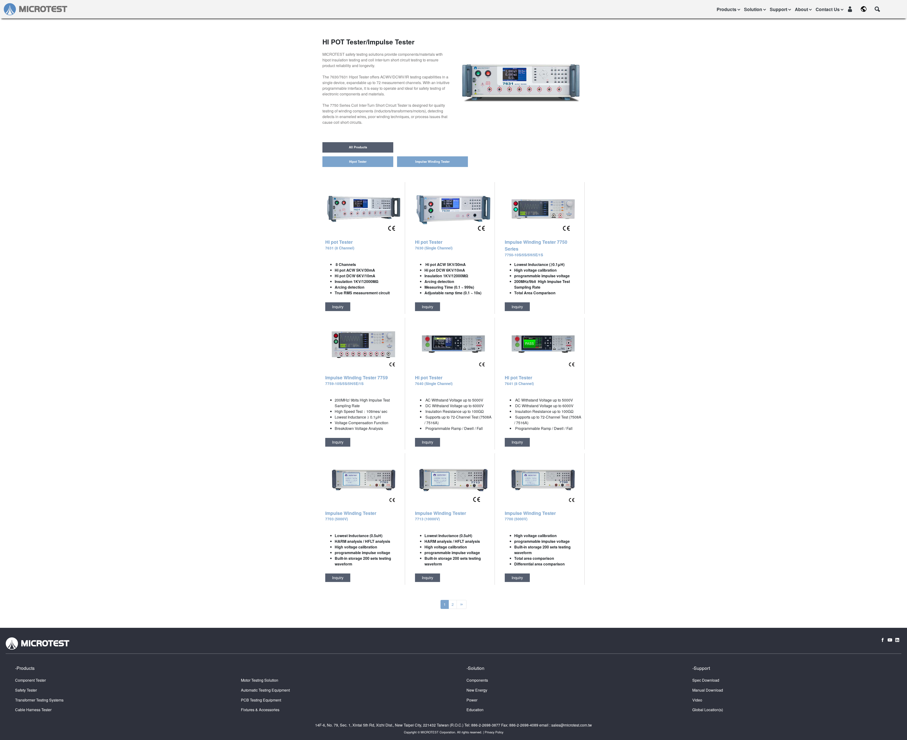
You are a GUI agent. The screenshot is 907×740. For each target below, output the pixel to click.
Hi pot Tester (339, 245)
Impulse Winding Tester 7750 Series (536, 248)
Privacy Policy (494, 732)
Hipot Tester (358, 161)
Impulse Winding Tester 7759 (356, 380)
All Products (358, 147)
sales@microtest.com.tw (571, 725)
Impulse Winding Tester (432, 161)
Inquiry (337, 306)
